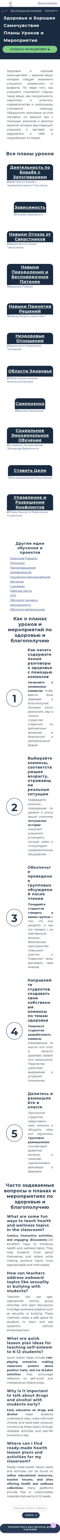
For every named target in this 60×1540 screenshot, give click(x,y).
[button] (10, 5)
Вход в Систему (47, 3)
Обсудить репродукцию (27, 609)
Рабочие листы (21, 591)
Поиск (29, 1515)
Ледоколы (17, 563)
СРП (13, 595)
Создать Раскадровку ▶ (30, 49)
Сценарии (17, 586)
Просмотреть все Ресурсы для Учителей (30, 1528)
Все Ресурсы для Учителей (26, 10)
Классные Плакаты (23, 558)
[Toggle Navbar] (4, 3)
